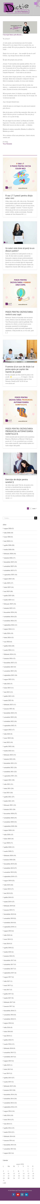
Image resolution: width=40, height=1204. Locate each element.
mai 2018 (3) (8, 943)
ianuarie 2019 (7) (9, 910)
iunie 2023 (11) (8, 688)
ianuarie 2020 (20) (9, 860)
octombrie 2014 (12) (10, 1103)
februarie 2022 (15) (10, 755)
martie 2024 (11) (9, 650)
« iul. (4, 1183)
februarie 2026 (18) (10, 553)
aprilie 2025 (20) (9, 595)
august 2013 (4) (9, 1153)
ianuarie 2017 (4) (9, 1006)
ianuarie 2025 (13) (9, 608)
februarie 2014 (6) (9, 1136)
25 (8, 1178)
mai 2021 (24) (8, 792)
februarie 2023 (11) (10, 704)
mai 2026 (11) (8, 541)
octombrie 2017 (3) (10, 969)
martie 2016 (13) (9, 1044)
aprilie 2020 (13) (9, 847)
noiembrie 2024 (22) (10, 616)
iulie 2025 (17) (8, 583)
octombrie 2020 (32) (10, 822)
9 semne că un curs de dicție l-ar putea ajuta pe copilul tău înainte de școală (19, 369)
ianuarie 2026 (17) (9, 558)
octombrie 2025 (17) (10, 570)
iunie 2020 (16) (8, 839)
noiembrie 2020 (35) (10, 818)
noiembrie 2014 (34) (10, 1098)
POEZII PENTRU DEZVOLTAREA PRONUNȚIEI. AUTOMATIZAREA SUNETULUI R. (19, 431)
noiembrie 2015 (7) (10, 1052)
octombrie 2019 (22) (10, 872)
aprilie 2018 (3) (8, 948)
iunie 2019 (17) (8, 889)
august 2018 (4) (9, 931)
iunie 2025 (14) (8, 587)
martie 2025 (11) (9, 600)
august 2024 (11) (9, 629)
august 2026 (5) (9, 528)
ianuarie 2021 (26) (9, 809)
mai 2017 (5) (8, 989)
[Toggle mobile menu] (35, 3)
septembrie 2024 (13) (10, 625)
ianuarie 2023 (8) (9, 709)
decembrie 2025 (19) (10, 562)
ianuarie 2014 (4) (9, 1140)
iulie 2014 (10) (8, 1115)
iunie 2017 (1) (8, 985)
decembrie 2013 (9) (10, 1145)
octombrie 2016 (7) (10, 1019)
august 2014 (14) (9, 1111)
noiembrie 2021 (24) (10, 767)
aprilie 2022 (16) (9, 746)
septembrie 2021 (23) (10, 776)
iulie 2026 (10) (8, 533)
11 (8, 1173)
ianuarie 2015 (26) (9, 1090)
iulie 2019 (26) (8, 885)
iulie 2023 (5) (8, 683)
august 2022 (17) (9, 730)
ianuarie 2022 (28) (9, 759)
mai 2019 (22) (8, 893)
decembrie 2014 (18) (10, 1094)
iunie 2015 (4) (8, 1069)
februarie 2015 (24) (10, 1086)
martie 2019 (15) (9, 901)
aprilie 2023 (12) (9, 696)
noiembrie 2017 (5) (10, 964)
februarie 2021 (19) (10, 805)
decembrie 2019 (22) (10, 864)
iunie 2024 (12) (8, 637)
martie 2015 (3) (8, 1082)
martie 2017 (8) (8, 998)
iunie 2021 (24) (8, 788)
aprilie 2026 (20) (9, 545)
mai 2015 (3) (8, 1073)
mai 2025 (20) (8, 591)
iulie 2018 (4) (8, 935)
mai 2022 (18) (8, 742)
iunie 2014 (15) (8, 1119)
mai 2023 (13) (8, 692)
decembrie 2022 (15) (10, 713)
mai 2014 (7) (8, 1124)
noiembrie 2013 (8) (10, 1149)
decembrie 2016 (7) (10, 1010)
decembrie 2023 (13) (10, 662)
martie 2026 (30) (9, 549)
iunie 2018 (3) (8, 939)
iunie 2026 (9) (8, 537)
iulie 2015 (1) (8, 1065)
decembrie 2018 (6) (10, 914)
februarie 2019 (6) (9, 906)
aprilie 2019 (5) (8, 897)
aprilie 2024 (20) (9, 646)
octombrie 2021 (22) (10, 771)
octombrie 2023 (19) (10, 671)
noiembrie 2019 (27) (10, 868)
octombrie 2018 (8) (10, 922)
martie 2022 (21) (9, 751)
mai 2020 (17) (8, 843)
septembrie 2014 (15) (10, 1107)
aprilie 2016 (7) (8, 1040)
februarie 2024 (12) (10, 654)
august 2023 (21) (9, 679)
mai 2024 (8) (8, 642)
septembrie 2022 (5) (10, 725)
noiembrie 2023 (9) (10, 667)
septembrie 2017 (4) (10, 973)
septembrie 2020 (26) (10, 826)
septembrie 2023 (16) (10, 675)
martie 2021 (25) (9, 801)
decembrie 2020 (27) (10, 813)
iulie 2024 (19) (8, 633)
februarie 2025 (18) (10, 604)
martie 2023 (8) (8, 700)
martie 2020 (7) (8, 851)
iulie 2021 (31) (8, 784)
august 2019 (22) (9, 880)
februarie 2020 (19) (10, 855)
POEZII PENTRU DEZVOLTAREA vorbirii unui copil (19, 313)
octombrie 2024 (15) (10, 621)
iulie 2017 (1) (8, 981)
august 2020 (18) (9, 830)
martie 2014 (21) (9, 1132)
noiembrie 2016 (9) (10, 1015)
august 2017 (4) (9, 977)
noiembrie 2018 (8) (10, 918)
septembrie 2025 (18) (10, 574)
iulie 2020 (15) (8, 834)
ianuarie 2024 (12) (9, 658)
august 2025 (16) (9, 579)
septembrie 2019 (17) (10, 876)
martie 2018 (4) (8, 952)
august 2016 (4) (9, 1023)
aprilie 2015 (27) (9, 1078)
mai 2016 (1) (8, 1036)
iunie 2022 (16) (8, 738)
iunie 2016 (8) (8, 1031)
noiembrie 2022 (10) (10, 717)
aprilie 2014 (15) (9, 1128)
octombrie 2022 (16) (10, 721)
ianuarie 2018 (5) (9, 956)
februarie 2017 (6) (9, 1002)
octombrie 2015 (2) (10, 1057)
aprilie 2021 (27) (9, 797)
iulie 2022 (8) (8, 734)
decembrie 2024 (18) (10, 612)
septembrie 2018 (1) (10, 927)
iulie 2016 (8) (8, 1027)
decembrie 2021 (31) (10, 763)
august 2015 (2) (9, 1061)
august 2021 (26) (9, 780)
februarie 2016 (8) (9, 1048)
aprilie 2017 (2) (8, 994)
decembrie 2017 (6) (10, 960)
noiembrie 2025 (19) (10, 566)
